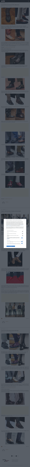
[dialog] (15, 233)
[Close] (25, 220)
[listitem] (15, 230)
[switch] (22, 231)
